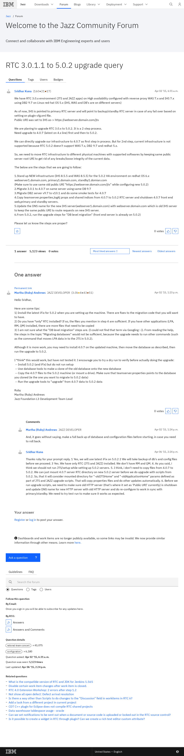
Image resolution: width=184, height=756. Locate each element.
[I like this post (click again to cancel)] (168, 231)
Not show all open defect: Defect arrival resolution (41, 694)
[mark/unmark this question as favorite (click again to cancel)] (17, 231)
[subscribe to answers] (9, 622)
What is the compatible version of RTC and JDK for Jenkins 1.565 (51, 682)
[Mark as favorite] (17, 231)
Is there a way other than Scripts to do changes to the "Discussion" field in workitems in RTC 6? (70, 698)
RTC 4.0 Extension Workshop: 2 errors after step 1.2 (43, 690)
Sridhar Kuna (23, 91)
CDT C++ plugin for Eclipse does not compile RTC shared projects (51, 706)
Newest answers (142, 251)
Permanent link (23, 288)
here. (78, 542)
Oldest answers (166, 251)
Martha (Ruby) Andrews (30, 292)
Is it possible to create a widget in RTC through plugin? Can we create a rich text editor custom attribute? (77, 719)
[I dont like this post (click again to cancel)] (175, 231)
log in (32, 520)
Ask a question (18, 557)
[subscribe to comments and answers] (9, 629)
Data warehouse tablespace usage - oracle (36, 710)
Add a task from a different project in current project (42, 702)
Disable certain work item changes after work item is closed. (48, 686)
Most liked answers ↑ (105, 251)
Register (19, 520)
